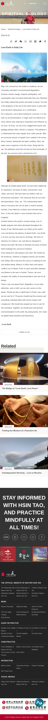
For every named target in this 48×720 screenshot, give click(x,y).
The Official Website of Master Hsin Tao (21, 583)
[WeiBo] (16, 41)
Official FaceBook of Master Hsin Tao (22, 683)
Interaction (7, 661)
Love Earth (6, 324)
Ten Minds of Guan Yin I (23, 629)
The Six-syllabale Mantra (21, 635)
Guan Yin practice (10, 623)
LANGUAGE (33, 3)
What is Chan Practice (23, 647)
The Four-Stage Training (6, 613)
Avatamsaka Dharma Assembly (38, 613)
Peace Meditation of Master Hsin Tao (7, 648)
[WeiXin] (21, 41)
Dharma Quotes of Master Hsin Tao (22, 594)
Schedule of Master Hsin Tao (38, 594)
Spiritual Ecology (14, 29)
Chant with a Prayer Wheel (22, 667)
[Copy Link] (11, 41)
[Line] (35, 41)
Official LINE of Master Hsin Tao (8, 683)
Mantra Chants (6, 665)
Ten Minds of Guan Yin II (39, 629)
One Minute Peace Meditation (38, 648)
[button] (2, 553)
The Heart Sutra (37, 633)
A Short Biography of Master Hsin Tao (23, 589)
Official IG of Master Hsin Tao (38, 683)
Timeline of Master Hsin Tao (39, 589)
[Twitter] (40, 41)
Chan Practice (8, 642)
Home (3, 29)
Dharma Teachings (7, 606)
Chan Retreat (5, 617)
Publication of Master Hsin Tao (8, 594)
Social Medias (8, 677)
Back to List (25, 332)
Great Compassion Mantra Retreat (22, 613)
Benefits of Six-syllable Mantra (8, 629)
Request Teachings (38, 665)
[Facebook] (45, 41)
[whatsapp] (25, 41)
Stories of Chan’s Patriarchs (37, 608)
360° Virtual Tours (7, 671)
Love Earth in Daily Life (30, 29)
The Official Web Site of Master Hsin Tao (8, 589)
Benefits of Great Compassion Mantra (7, 635)
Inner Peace (20, 652)
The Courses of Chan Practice (8, 653)
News (3, 602)
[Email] (30, 41)
